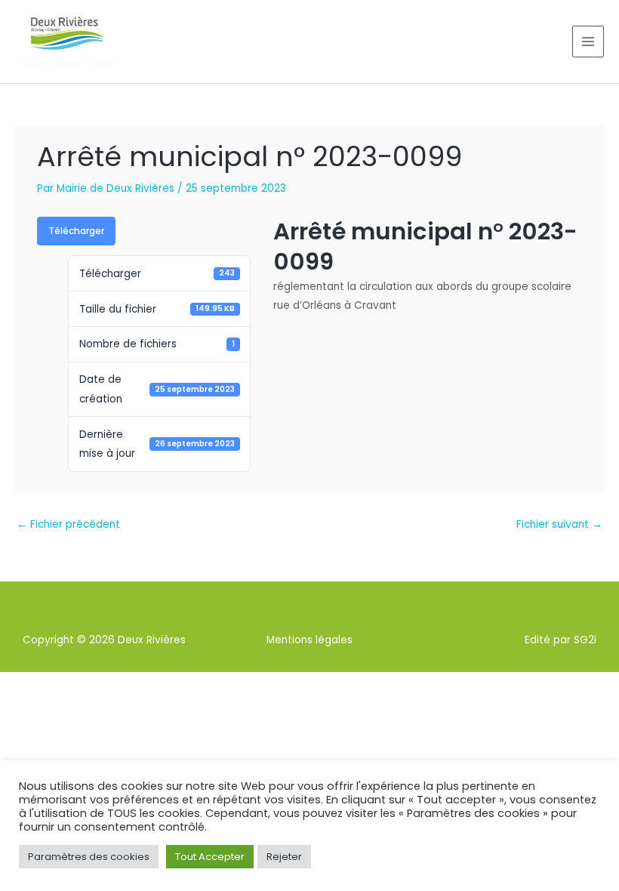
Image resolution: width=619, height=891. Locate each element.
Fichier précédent (68, 524)
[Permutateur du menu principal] (588, 42)
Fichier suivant (559, 524)
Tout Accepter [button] (210, 856)
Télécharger (76, 230)
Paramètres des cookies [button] (88, 856)
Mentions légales (309, 640)
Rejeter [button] (284, 856)
